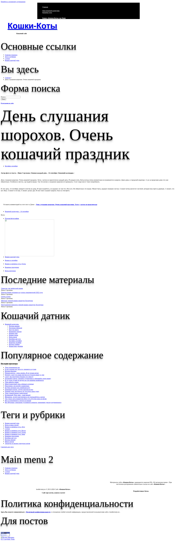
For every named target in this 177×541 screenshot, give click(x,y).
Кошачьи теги (47, 12)
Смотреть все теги (7, 447)
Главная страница (11, 55)
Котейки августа (15, 339)
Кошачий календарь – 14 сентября (17, 211)
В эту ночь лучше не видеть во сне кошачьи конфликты (24, 380)
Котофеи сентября (11, 166)
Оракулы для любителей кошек (12, 288)
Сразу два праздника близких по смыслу (19, 377)
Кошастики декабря (16, 346)
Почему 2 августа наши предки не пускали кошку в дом (24, 375)
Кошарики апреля (15, 331)
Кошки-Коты (32, 25)
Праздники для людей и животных (17, 386)
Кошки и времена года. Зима (15, 434)
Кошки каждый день (12, 60)
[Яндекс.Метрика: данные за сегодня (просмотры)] (7, 537)
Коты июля (13, 337)
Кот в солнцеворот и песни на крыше (18, 400)
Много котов (9, 441)
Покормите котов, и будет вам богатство (19, 389)
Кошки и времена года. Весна (15, 430)
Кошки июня (13, 335)
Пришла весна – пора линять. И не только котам (22, 373)
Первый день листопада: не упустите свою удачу (22, 391)
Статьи (7, 58)
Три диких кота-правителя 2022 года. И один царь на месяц (26, 399)
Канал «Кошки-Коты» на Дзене (54, 18)
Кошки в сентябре (11, 260)
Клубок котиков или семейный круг (17, 388)
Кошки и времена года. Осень (15, 264)
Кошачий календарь (12, 324)
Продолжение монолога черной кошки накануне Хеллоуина (22, 305)
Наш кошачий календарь (51, 11)
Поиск (3, 97)
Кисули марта (14, 330)
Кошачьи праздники (12, 267)
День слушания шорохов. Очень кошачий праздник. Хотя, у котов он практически (66, 204)
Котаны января (14, 326)
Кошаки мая (13, 333)
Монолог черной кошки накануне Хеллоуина (17, 301)
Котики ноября (14, 344)
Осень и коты (6, 296)
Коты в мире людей (12, 425)
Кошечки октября (15, 342)
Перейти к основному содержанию (13, 2)
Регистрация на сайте (7, 103)
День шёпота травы (12, 382)
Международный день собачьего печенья (19, 384)
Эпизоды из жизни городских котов (17, 443)
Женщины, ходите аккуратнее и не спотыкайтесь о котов (25, 397)
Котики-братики (10, 371)
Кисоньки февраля (15, 328)
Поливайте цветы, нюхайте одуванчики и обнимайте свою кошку (28, 378)
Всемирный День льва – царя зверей (17, 395)
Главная (45, 7)
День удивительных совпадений (16, 393)
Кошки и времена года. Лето (15, 427)
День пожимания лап (12, 367)
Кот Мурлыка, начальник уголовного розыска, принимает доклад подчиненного (33, 402)
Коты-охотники (10, 271)
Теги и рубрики (10, 57)
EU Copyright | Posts (8, 539)
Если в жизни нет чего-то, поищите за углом (20, 369)
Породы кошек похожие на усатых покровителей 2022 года (22, 292)
